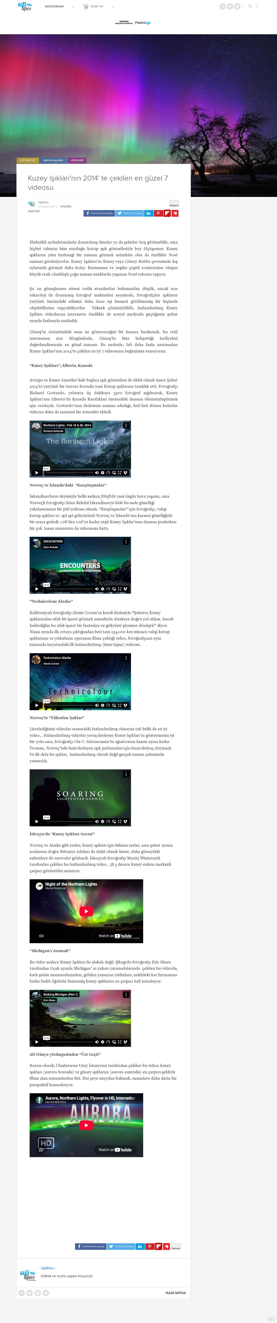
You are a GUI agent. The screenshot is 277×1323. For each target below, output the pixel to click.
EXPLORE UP (28, 160)
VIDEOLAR (77, 160)
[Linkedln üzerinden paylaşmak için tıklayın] (149, 213)
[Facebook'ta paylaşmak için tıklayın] (99, 213)
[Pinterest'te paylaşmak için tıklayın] (158, 213)
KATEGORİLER (54, 6)
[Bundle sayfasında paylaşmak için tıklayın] (175, 213)
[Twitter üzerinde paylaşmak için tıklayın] (129, 213)
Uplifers (43, 202)
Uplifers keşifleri (53, 160)
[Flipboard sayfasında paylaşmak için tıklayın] (167, 213)
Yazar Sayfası (175, 1293)
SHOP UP (97, 6)
